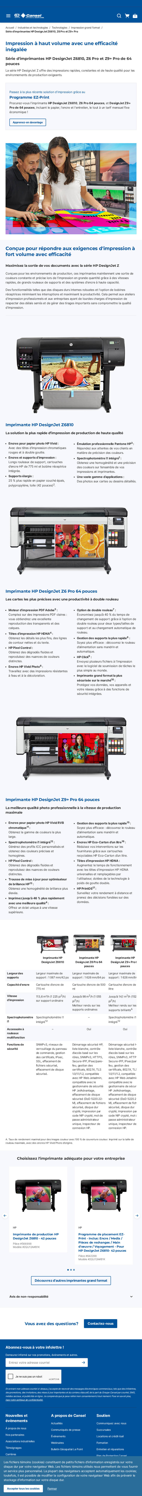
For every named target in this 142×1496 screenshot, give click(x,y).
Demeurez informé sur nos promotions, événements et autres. (42, 1354)
